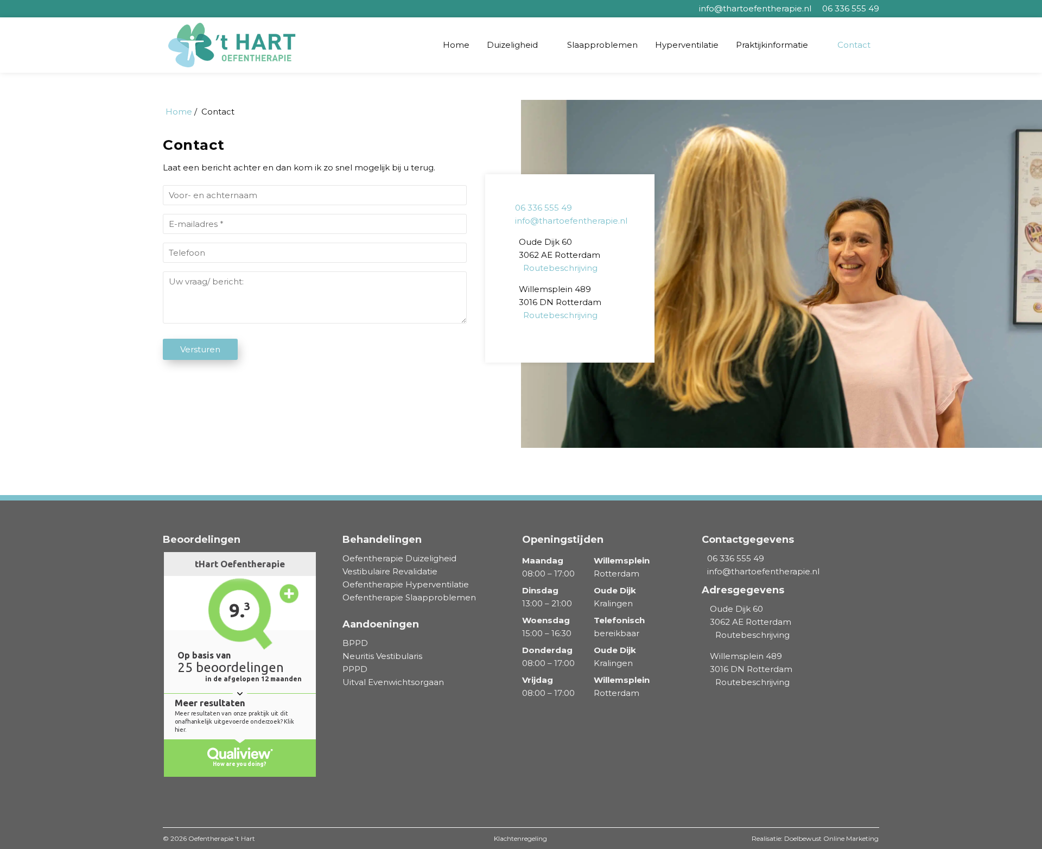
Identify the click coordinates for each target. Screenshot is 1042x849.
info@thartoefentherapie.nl (571, 221)
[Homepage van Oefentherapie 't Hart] (236, 45)
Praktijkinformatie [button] (772, 45)
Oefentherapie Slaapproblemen (409, 597)
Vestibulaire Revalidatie (389, 571)
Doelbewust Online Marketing (831, 838)
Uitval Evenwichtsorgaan (393, 682)
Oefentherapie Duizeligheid (399, 558)
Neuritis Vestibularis (382, 656)
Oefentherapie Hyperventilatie (405, 584)
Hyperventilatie (687, 45)
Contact (854, 45)
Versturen (200, 349)
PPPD (354, 669)
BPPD (355, 643)
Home (456, 45)
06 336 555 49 (543, 207)
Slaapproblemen (602, 45)
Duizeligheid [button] (512, 45)
